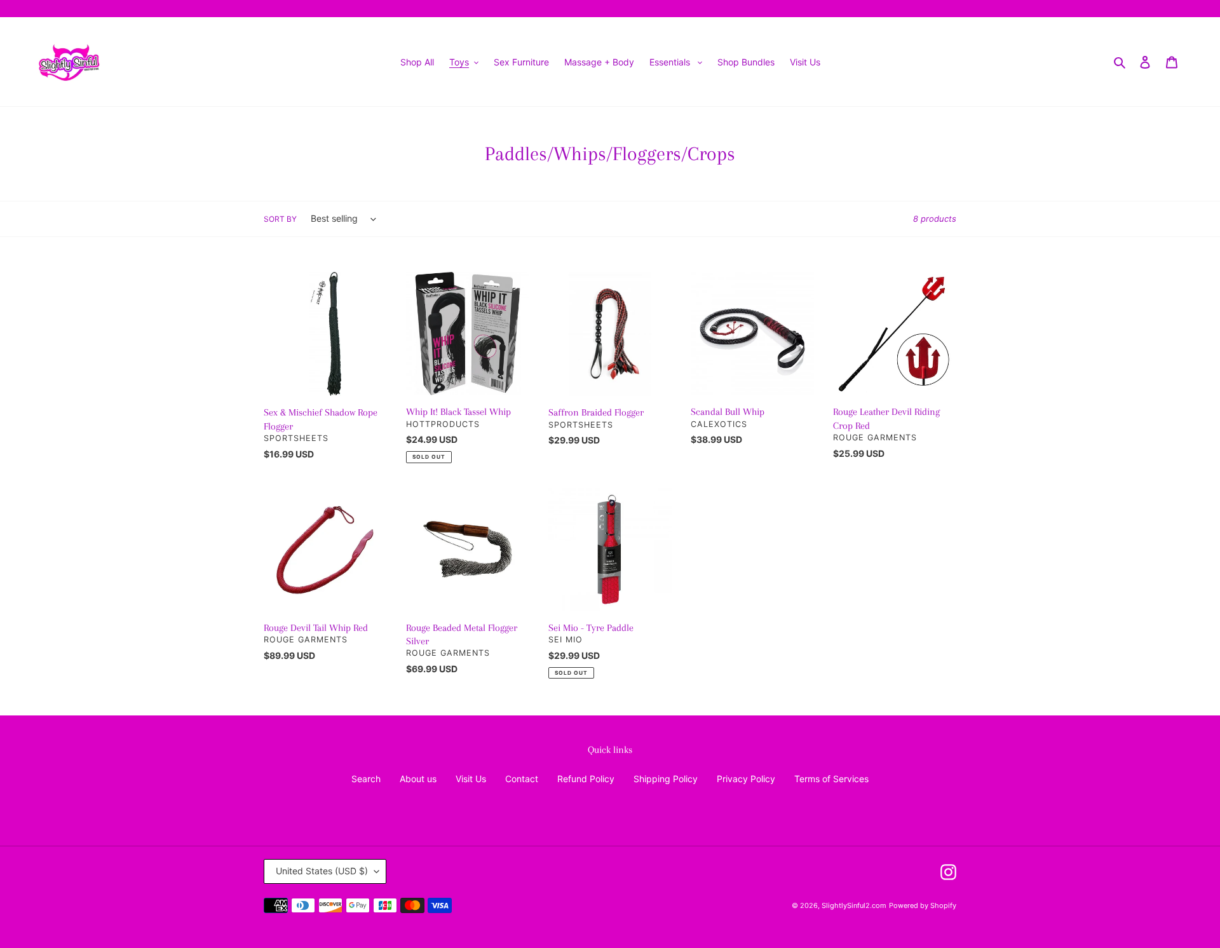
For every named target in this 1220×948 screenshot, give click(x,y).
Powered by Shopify (922, 905)
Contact (521, 778)
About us (418, 778)
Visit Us (471, 778)
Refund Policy (585, 778)
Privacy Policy (746, 778)
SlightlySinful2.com (854, 905)
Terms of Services (831, 778)
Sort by (280, 219)
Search (366, 778)
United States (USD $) (322, 870)
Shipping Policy (666, 778)
